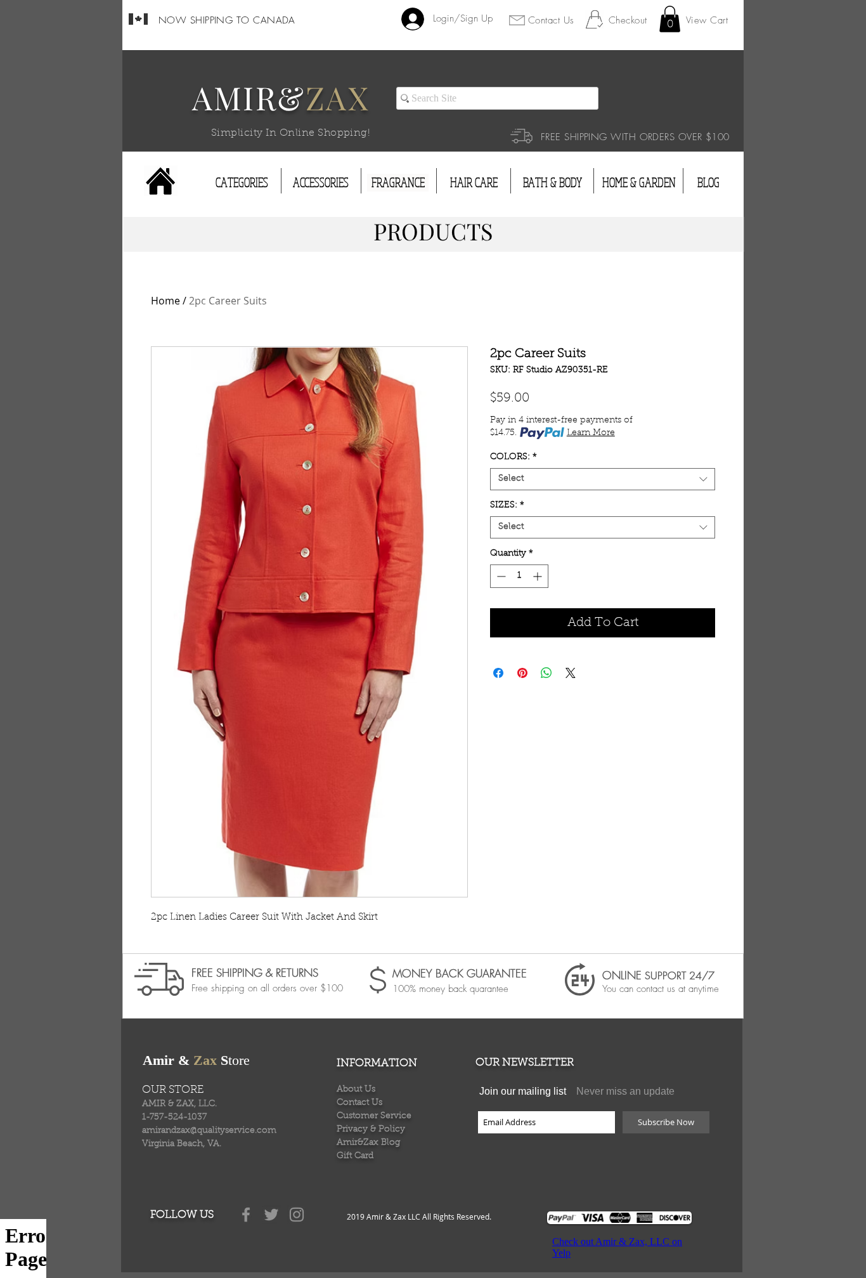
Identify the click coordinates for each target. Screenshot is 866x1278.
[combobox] (602, 479)
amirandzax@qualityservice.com (209, 1130)
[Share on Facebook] (498, 673)
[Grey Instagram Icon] (296, 1214)
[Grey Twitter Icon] (271, 1214)
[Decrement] (500, 576)
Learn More (591, 433)
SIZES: (507, 505)
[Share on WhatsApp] (546, 673)
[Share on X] (570, 673)
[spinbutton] (519, 576)
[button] (670, 19)
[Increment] (538, 576)
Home (165, 301)
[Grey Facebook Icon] (245, 1214)
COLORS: (513, 457)
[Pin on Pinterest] (522, 673)
